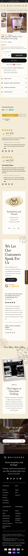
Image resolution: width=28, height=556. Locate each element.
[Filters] (20, 115)
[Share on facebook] (3, 151)
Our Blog (4, 497)
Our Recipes (5, 500)
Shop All (5, 10)
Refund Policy (5, 518)
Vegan (17, 490)
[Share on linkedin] (12, 151)
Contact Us (5, 511)
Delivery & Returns (8, 92)
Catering (17, 516)
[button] (14, 32)
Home (2, 10)
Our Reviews (5, 502)
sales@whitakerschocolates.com (9, 540)
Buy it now (14, 60)
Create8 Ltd (18, 545)
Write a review (10, 115)
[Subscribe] (22, 441)
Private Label (18, 522)
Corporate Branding (18, 519)
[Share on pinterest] (9, 151)
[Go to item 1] (6, 122)
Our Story (4, 495)
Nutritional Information (9, 87)
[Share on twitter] (6, 151)
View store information (10, 72)
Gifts (16, 492)
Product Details (7, 78)
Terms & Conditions (7, 523)
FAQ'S (3, 513)
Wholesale (18, 513)
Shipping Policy (6, 516)
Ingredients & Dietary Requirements (12, 83)
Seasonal (17, 495)
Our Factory (5, 492)
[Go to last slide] (2, 1)
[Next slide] (26, 1)
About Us (4, 490)
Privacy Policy (5, 521)
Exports (17, 511)
